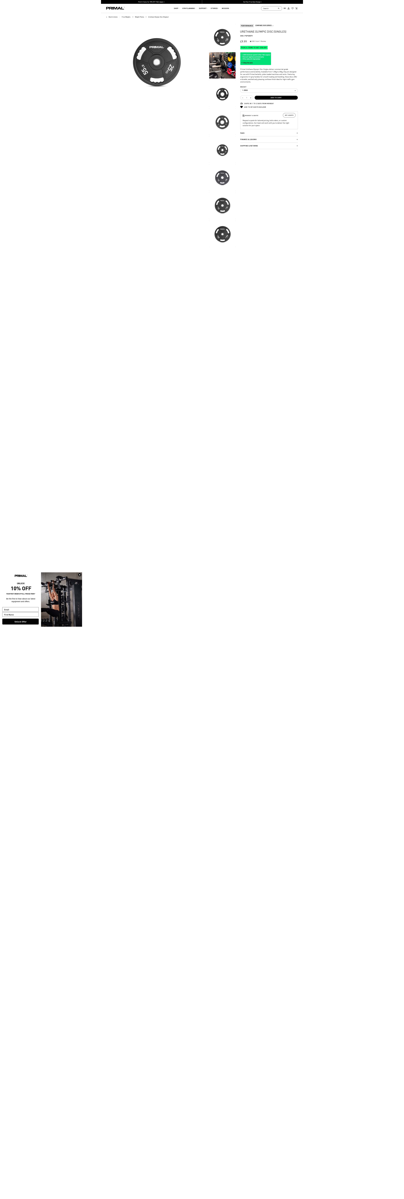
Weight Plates (139, 17)
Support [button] (203, 8)
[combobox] (271, 8)
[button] (296, 8)
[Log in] (288, 8)
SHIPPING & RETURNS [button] (249, 146)
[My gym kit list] (292, 8)
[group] (222, 37)
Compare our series (263, 25)
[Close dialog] (79, 574)
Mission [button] (225, 8)
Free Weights (126, 17)
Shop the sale (248, 63)
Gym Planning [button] (188, 8)
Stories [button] (214, 8)
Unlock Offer (21, 621)
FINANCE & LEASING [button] (248, 139)
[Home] (115, 8)
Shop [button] (176, 8)
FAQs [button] (242, 133)
